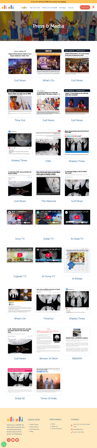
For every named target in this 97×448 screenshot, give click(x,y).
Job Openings (34, 429)
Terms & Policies (57, 429)
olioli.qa (63, 2)
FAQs (53, 424)
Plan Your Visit (35, 8)
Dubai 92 (20, 398)
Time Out (20, 120)
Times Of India (48, 398)
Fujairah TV (20, 276)
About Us (24, 8)
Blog (31, 431)
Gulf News (20, 80)
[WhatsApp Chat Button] (4, 444)
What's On (48, 80)
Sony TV (20, 238)
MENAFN (77, 358)
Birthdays (62, 8)
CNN (48, 161)
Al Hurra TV (48, 276)
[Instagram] (9, 440)
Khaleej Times (19, 160)
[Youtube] (13, 440)
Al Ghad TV (77, 238)
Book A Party (34, 427)
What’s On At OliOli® (49, 8)
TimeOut (48, 318)
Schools (71, 8)
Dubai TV (48, 238)
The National (48, 201)
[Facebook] (17, 440)
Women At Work (48, 358)
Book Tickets (34, 424)
